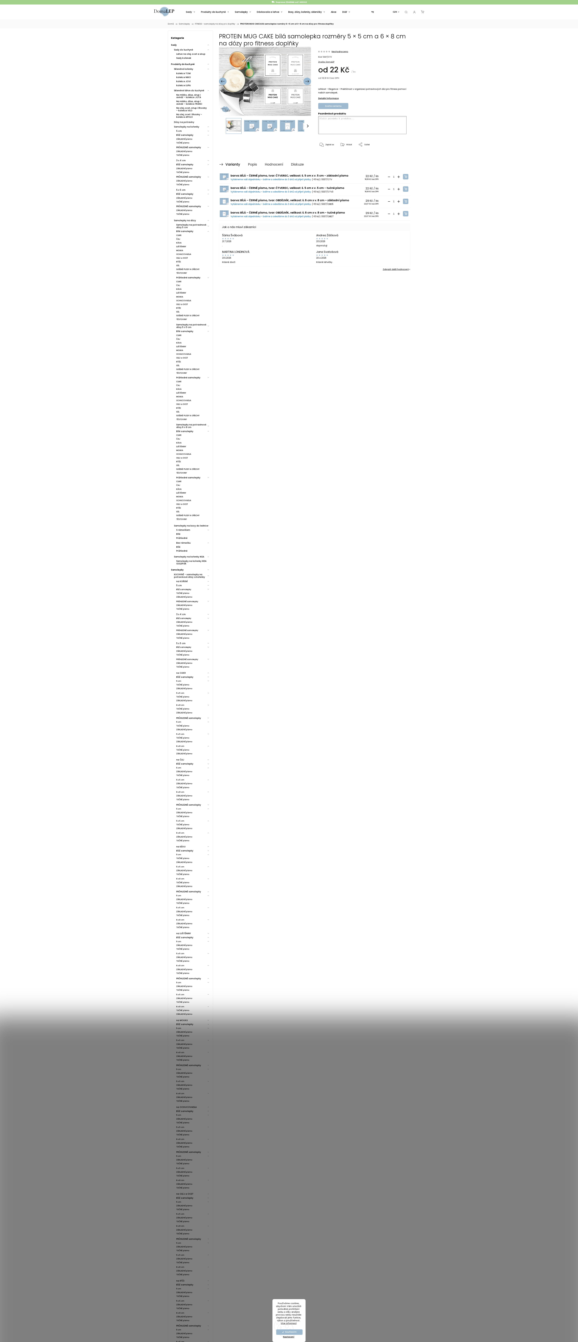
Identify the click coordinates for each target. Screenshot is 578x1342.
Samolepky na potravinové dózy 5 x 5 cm (191, 326)
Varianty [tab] (232, 164)
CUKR (178, 235)
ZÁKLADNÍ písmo (184, 139)
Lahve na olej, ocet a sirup (190, 53)
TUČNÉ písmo (182, 143)
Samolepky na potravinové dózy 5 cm (191, 226)
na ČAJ (180, 759)
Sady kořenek (183, 58)
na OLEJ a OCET (184, 1193)
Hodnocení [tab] (274, 164)
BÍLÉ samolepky (184, 135)
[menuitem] (190, 12)
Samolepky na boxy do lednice (191, 525)
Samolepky (177, 569)
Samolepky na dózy (185, 220)
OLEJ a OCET (182, 258)
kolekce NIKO (183, 77)
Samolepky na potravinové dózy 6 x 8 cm (191, 426)
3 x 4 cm (181, 160)
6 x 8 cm (180, 705)
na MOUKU (182, 1020)
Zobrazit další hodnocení (396, 269)
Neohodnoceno (340, 52)
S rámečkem (183, 529)
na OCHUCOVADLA (186, 1107)
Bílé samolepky (184, 231)
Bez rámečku (183, 542)
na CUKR (181, 672)
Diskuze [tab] (297, 164)
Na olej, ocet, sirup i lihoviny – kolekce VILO (191, 109)
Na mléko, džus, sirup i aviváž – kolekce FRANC (189, 102)
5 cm (179, 130)
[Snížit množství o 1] (389, 177)
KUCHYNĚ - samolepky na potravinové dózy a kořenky (189, 576)
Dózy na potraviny (184, 122)
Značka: (326, 62)
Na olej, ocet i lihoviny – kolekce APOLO (189, 116)
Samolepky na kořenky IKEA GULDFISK (191, 562)
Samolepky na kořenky (186, 126)
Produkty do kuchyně (183, 64)
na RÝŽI (180, 1280)
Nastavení (288, 1336)
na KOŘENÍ (182, 581)
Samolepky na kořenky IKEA (189, 556)
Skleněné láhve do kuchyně (189, 90)
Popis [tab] (252, 164)
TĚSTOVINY (181, 273)
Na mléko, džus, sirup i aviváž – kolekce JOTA (188, 96)
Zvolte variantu (333, 106)
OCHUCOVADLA (183, 254)
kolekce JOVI (183, 81)
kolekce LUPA (183, 85)
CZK (395, 12)
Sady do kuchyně (183, 49)
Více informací (289, 1323)
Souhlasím (291, 1332)
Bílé (178, 534)
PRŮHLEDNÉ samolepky (188, 147)
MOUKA (179, 250)
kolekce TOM (183, 73)
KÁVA (179, 243)
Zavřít (399, 154)
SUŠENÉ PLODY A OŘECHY (187, 269)
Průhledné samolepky (188, 277)
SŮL (177, 265)
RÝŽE (178, 261)
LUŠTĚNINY (181, 246)
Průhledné (181, 538)
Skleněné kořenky (183, 69)
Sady (174, 44)
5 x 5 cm (180, 189)
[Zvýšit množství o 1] (398, 177)
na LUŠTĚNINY (183, 933)
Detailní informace (328, 98)
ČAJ (178, 239)
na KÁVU (181, 846)
